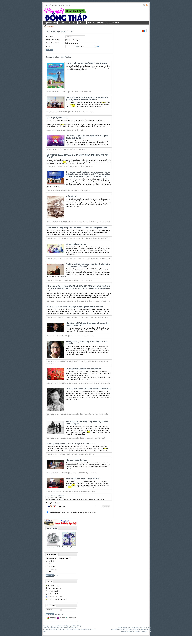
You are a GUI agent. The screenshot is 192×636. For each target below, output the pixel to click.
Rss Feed (147, 5)
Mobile (149, 631)
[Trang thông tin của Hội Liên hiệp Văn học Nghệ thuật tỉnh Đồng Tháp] (65, 14)
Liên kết (54, 5)
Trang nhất (47, 5)
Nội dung (51, 26)
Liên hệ (67, 5)
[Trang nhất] (45, 26)
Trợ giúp (61, 5)
